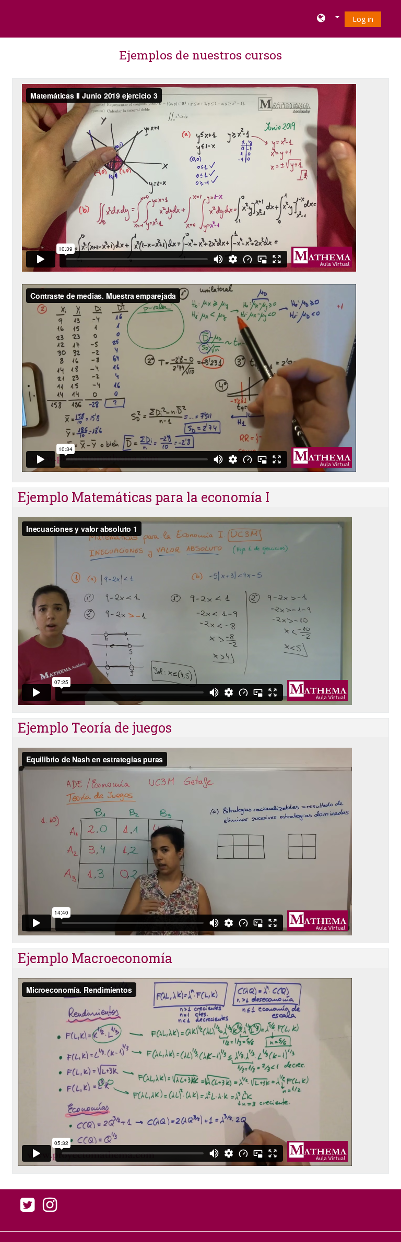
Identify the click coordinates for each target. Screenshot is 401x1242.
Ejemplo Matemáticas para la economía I (143, 497)
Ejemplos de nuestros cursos (200, 55)
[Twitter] (25, 1207)
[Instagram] (52, 1207)
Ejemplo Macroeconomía (95, 958)
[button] (328, 18)
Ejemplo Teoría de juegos (95, 727)
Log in (362, 19)
